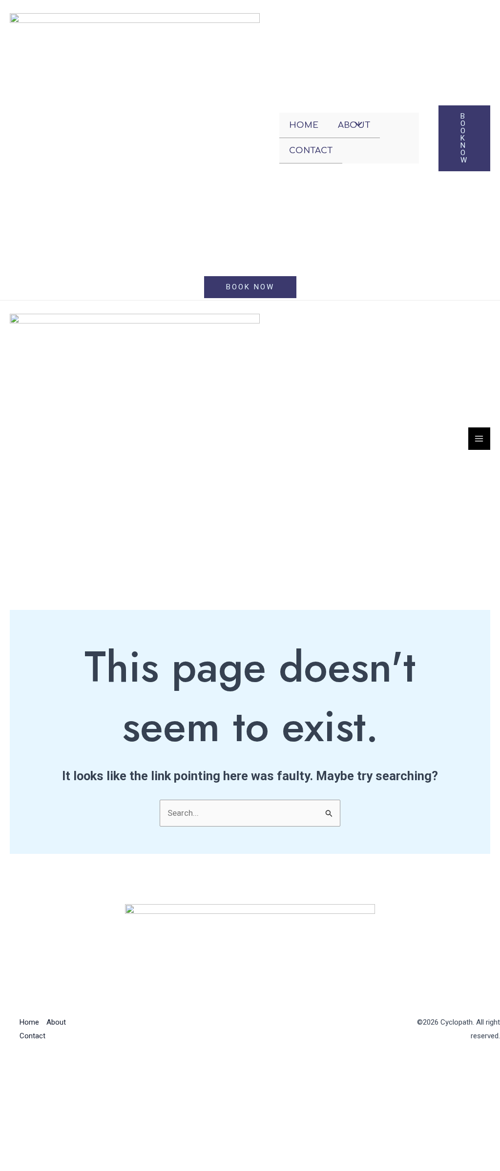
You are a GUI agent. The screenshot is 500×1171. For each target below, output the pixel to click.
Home (303, 125)
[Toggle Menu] (356, 124)
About (56, 1022)
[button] (464, 138)
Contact (311, 150)
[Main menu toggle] (479, 438)
